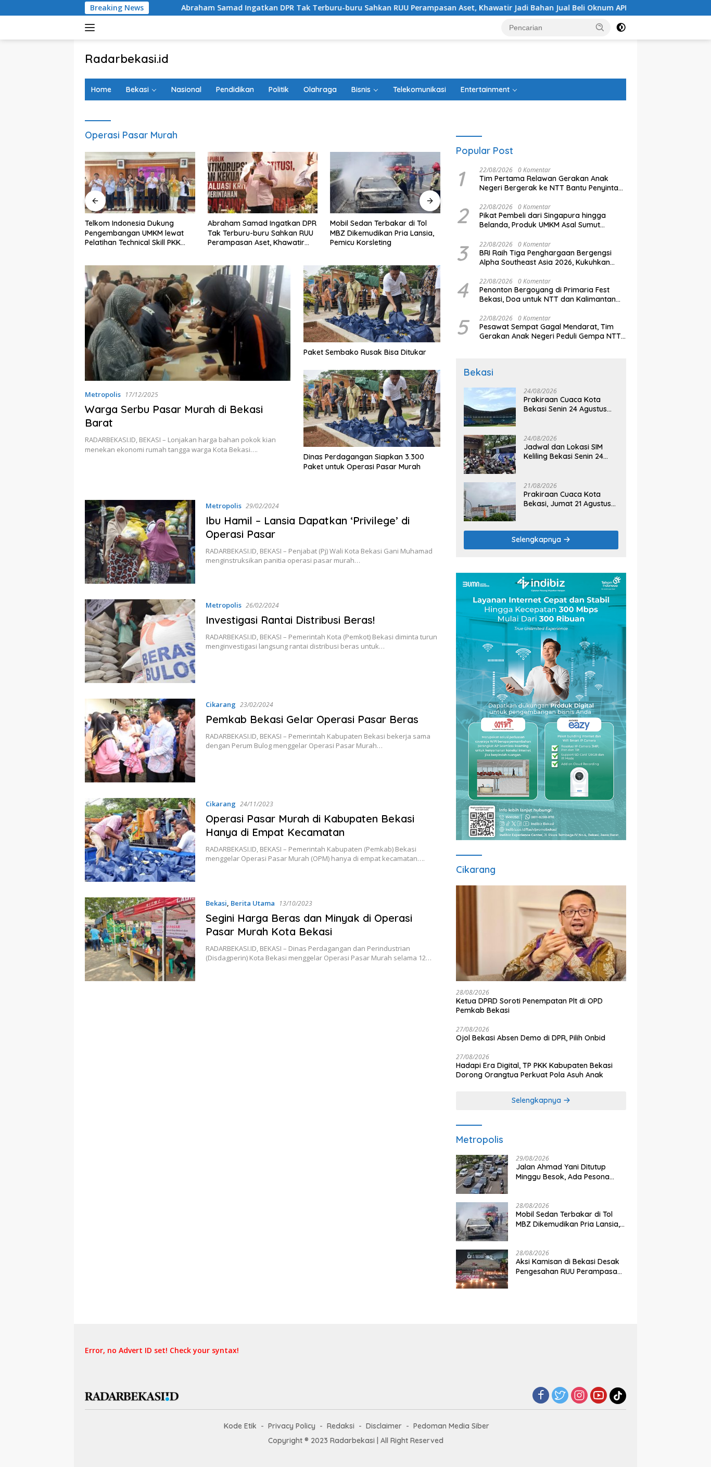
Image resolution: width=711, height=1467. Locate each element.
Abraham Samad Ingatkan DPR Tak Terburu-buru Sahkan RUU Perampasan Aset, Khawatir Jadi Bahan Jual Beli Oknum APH (337, 7)
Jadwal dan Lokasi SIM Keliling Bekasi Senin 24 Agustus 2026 (563, 451)
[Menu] (92, 27)
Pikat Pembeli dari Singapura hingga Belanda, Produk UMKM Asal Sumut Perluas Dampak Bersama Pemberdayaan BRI (542, 220)
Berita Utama (253, 903)
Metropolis (103, 394)
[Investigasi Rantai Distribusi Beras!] (140, 641)
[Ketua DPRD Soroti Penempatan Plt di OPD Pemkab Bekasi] (541, 933)
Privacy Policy (291, 1426)
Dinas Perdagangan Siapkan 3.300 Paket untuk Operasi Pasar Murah (363, 461)
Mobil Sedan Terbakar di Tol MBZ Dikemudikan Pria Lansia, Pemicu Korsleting (382, 232)
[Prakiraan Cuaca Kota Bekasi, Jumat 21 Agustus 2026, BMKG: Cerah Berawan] (490, 501)
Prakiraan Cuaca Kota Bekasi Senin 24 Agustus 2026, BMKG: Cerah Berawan (565, 404)
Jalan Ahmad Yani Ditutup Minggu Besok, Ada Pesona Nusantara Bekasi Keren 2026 (567, 1171)
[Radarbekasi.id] (132, 1395)
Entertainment (485, 89)
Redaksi (340, 1426)
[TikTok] (618, 1395)
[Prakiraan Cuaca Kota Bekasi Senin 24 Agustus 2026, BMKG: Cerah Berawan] (490, 407)
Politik (279, 89)
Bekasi (137, 89)
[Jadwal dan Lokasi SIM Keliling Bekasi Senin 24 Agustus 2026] (490, 454)
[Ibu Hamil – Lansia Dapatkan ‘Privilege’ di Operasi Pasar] (140, 542)
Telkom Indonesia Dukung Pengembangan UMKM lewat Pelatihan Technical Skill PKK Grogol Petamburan (134, 232)
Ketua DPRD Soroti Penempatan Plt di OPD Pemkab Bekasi (529, 1005)
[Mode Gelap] (621, 27)
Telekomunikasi (419, 89)
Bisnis (361, 89)
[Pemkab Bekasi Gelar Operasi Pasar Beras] (140, 740)
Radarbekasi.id (127, 59)
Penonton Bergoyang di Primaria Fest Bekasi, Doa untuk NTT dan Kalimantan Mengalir (547, 294)
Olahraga (320, 89)
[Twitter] (560, 1396)
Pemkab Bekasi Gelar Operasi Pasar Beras (312, 719)
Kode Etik (240, 1426)
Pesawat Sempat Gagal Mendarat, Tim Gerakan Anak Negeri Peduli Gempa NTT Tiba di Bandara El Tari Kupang (550, 331)
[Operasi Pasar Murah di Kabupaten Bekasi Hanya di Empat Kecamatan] (140, 840)
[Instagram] (579, 1396)
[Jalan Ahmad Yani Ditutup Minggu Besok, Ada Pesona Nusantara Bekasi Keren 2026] (482, 1174)
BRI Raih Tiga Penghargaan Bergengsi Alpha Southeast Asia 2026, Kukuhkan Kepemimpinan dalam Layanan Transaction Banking (545, 257)
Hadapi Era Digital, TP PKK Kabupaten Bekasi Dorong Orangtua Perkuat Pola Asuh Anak (534, 1070)
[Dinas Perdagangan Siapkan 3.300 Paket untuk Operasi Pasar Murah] (371, 408)
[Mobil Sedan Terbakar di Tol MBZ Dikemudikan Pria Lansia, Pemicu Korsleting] (385, 183)
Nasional (186, 89)
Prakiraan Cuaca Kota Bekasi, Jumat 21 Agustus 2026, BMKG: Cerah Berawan (567, 499)
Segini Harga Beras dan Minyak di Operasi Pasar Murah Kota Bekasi (309, 924)
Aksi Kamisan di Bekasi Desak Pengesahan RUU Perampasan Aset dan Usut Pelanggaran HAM (568, 1266)
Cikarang (221, 704)
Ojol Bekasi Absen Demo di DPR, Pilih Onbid (530, 1038)
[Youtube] (598, 1396)
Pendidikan (235, 89)
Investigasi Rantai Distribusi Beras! (290, 619)
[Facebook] (540, 1396)
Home (101, 89)
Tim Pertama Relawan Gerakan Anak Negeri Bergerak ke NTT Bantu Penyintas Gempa (550, 183)
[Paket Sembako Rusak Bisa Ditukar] (371, 303)
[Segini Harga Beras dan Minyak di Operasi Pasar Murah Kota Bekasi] (140, 939)
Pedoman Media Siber (451, 1426)
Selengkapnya (537, 539)
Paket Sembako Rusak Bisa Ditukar (364, 352)
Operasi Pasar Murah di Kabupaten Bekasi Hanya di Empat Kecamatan (310, 825)
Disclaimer (384, 1426)
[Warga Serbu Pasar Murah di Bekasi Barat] (187, 323)
